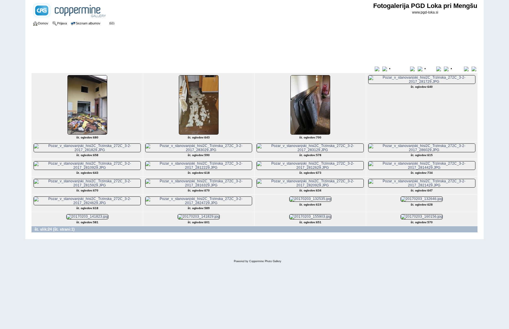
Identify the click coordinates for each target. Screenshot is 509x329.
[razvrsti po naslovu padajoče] (385, 69)
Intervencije (62, 57)
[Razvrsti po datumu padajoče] (447, 69)
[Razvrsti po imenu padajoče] (421, 69)
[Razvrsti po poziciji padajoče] (474, 69)
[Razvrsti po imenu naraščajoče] (413, 69)
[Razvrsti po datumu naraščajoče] (439, 69)
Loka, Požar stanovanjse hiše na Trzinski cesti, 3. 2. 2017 (120, 57)
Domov (43, 57)
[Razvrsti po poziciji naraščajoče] (467, 69)
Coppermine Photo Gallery (265, 261)
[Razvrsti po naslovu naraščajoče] (378, 69)
